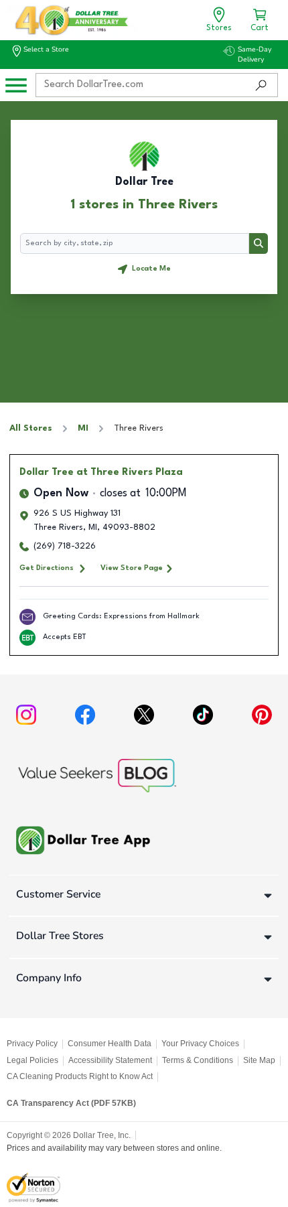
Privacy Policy (32, 1043)
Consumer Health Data (109, 1043)
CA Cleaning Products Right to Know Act (80, 1076)
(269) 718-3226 (64, 546)
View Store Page (131, 568)
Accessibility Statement (110, 1060)
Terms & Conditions (197, 1060)
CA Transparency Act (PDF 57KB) (71, 1103)
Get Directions (46, 568)
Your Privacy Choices (200, 1043)
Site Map (259, 1060)
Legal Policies (32, 1060)
